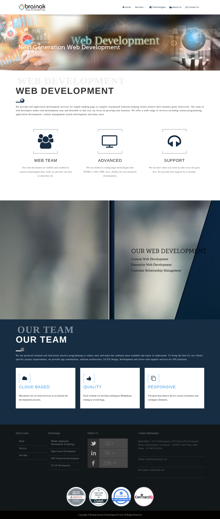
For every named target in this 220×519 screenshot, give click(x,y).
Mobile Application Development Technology (63, 442)
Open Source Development (63, 451)
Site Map (23, 455)
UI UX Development (60, 465)
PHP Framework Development (65, 458)
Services (139, 7)
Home (127, 7)
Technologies (159, 7)
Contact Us (193, 7)
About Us (176, 7)
